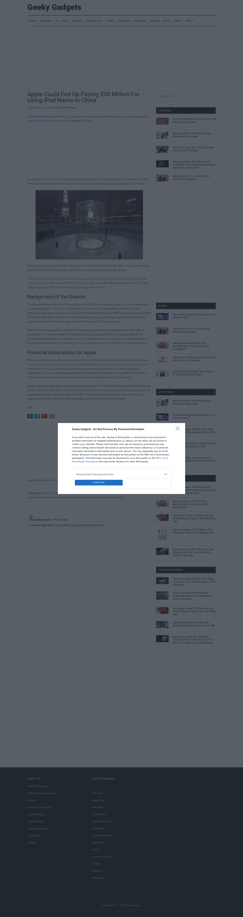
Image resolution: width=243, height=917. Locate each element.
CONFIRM (99, 506)
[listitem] (121, 450)
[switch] (162, 457)
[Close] (179, 405)
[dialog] (121, 458)
